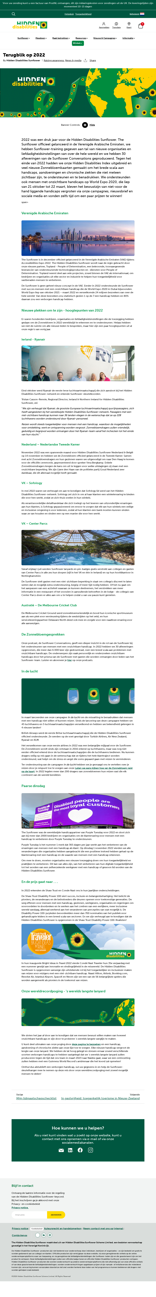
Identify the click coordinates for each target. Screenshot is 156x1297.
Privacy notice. (20, 1207)
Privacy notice (20, 1228)
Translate (116, 27)
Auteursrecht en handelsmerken (62, 1228)
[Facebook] (37, 1235)
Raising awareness (54, 60)
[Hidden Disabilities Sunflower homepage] (30, 25)
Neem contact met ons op (98, 1228)
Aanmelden (104, 27)
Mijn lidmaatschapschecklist (36, 1096)
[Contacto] (61, 1150)
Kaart (129, 27)
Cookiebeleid (36, 1229)
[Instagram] (50, 1235)
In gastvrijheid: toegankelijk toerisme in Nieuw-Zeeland (100, 1096)
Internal (118, 1228)
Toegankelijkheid (83, 14)
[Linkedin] (43, 1235)
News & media (73, 60)
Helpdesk (69, 14)
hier (69, 660)
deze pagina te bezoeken (86, 1044)
